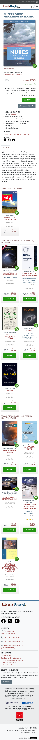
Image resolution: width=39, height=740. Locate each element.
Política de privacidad (8, 663)
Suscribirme (6, 682)
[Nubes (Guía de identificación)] (10, 202)
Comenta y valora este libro (13, 75)
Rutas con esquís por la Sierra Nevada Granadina (29, 506)
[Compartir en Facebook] (5, 140)
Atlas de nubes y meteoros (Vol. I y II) (9, 498)
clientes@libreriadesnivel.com (13, 641)
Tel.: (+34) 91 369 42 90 (11, 637)
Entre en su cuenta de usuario (27, 2)
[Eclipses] (10, 374)
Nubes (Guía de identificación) (10, 219)
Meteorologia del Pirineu (10, 451)
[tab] (5, 147)
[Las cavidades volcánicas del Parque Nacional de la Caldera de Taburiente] (10, 548)
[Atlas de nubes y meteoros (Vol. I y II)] (10, 483)
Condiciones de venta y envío (11, 658)
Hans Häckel (9, 68)
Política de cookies (7, 665)
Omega (13, 114)
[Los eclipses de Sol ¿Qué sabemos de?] (10, 257)
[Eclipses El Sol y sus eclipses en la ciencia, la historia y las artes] (29, 316)
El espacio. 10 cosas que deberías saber (29, 275)
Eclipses (29, 330)
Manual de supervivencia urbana (9, 336)
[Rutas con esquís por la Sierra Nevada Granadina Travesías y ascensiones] (29, 487)
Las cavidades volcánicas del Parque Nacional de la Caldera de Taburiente (9, 568)
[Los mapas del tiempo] (29, 431)
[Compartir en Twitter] (9, 140)
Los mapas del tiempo (29, 448)
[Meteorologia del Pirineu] (10, 433)
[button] (31, 6)
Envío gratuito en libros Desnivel (12, 660)
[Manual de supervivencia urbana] (10, 318)
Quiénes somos (6, 656)
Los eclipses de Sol (10, 274)
